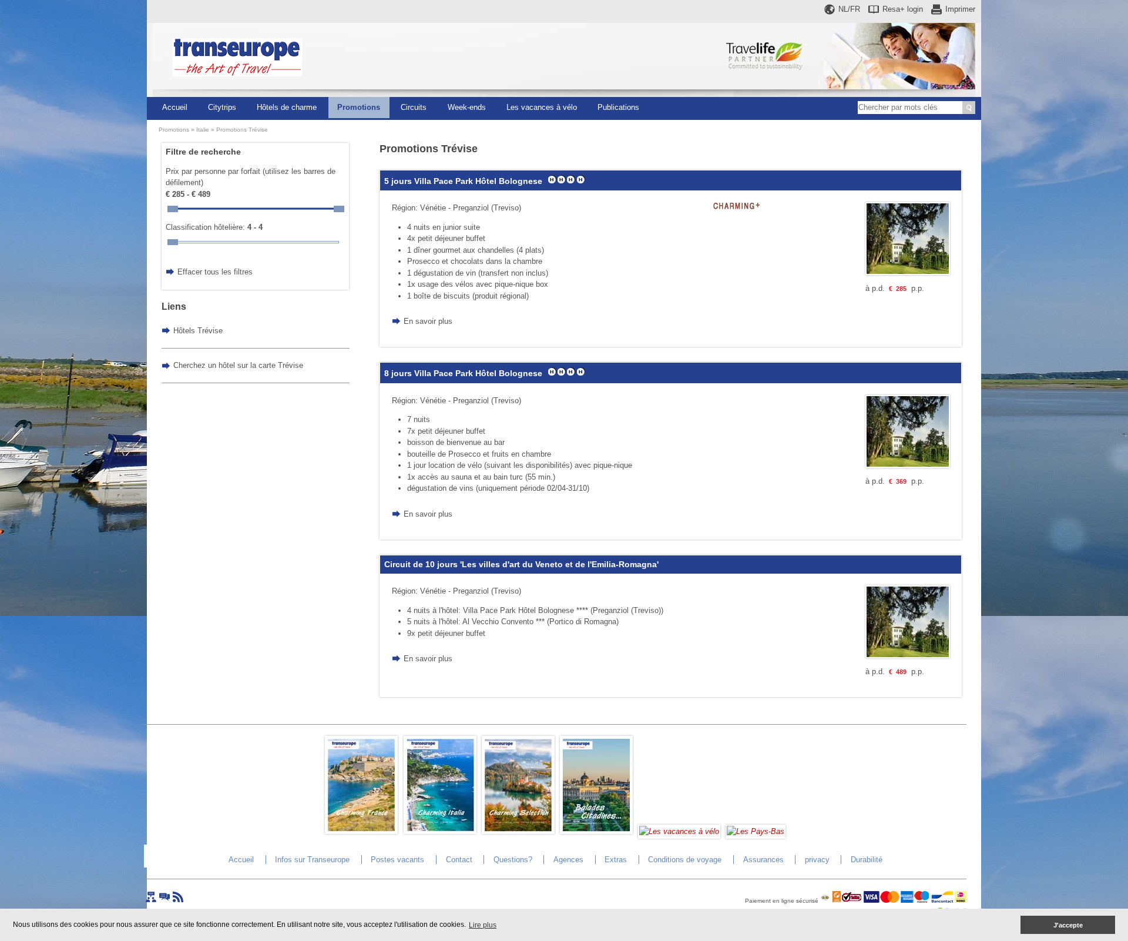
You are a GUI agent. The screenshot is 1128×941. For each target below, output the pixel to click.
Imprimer (960, 9)
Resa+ (902, 9)
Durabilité (866, 859)
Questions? (513, 859)
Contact (459, 859)
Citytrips (222, 107)
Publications (618, 107)
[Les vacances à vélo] (679, 831)
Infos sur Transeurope (312, 859)
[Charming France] (361, 831)
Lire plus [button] (482, 925)
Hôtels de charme (287, 107)
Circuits (414, 107)
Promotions (358, 107)
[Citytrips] (596, 831)
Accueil (174, 107)
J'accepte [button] (1068, 925)
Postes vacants (397, 859)
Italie (202, 129)
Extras (616, 859)
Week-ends (467, 107)
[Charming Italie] (440, 831)
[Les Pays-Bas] (755, 831)
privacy (817, 859)
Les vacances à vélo (541, 107)
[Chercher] (968, 107)
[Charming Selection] (518, 831)
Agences (568, 859)
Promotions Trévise (242, 129)
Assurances (763, 859)
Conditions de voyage (684, 859)
